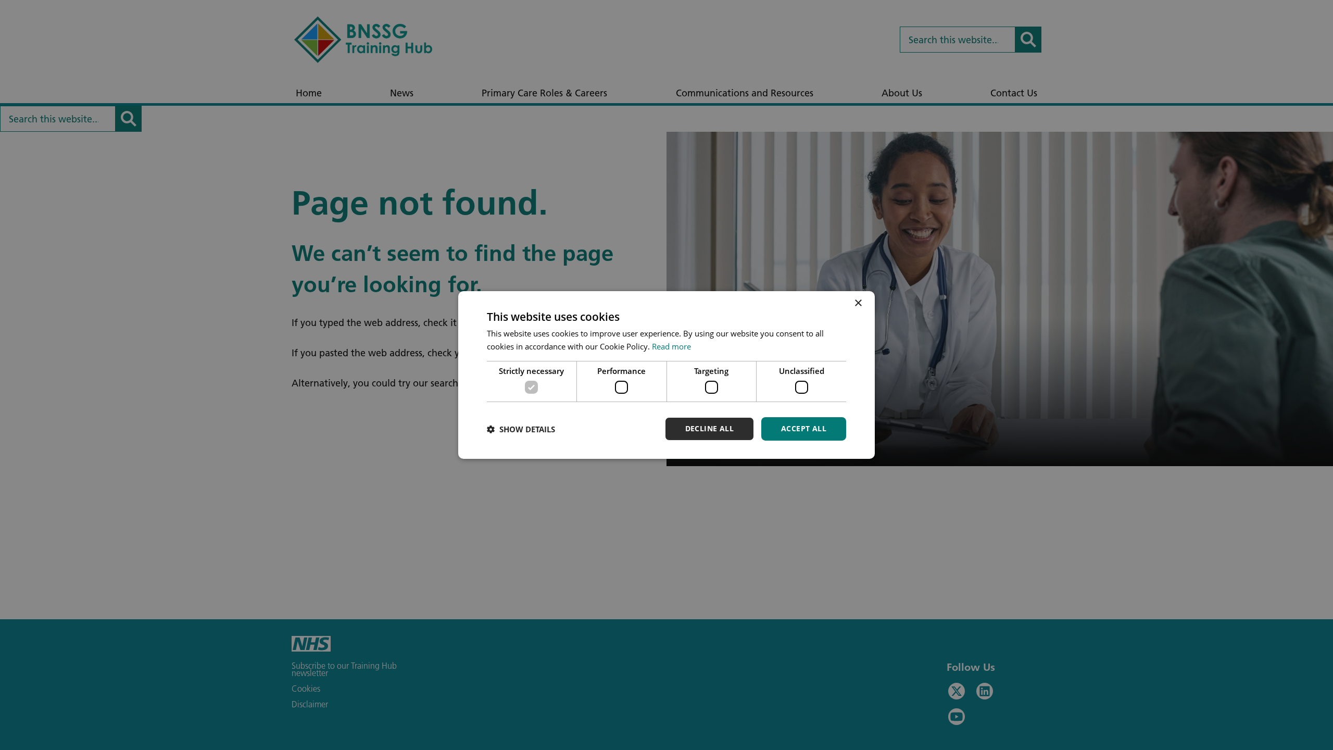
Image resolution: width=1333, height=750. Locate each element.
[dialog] (666, 375)
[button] (521, 429)
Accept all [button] (803, 428)
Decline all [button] (709, 428)
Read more (671, 346)
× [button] (858, 303)
